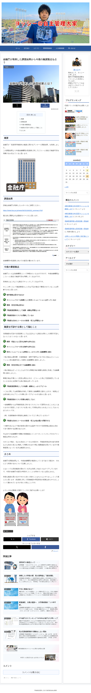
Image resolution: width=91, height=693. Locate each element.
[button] (50, 539)
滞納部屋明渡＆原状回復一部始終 (77, 221)
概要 (22, 119)
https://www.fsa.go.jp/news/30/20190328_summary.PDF (23, 210)
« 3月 (67, 187)
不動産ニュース (9, 531)
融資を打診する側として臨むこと (31, 127)
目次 (28, 115)
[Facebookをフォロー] (45, 547)
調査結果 (24, 122)
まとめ (23, 130)
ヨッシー (76, 70)
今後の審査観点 (26, 124)
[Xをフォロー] (17, 547)
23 (87, 176)
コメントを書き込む (31, 672)
